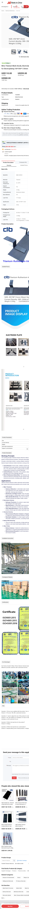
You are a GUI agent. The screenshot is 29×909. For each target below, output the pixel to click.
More (2, 898)
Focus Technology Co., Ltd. (18, 903)
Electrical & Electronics (10, 10)
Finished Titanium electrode (7, 863)
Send (14, 777)
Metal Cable (19, 888)
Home (2, 10)
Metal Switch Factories (8, 888)
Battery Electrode (7, 891)
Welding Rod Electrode (8, 881)
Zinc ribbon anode (19, 863)
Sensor (19, 877)
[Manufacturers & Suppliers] (14, 2)
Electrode (18, 10)
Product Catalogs (22, 860)
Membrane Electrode (18, 891)
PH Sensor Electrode (20, 881)
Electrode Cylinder (7, 895)
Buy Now (10, 906)
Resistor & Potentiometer (8, 877)
